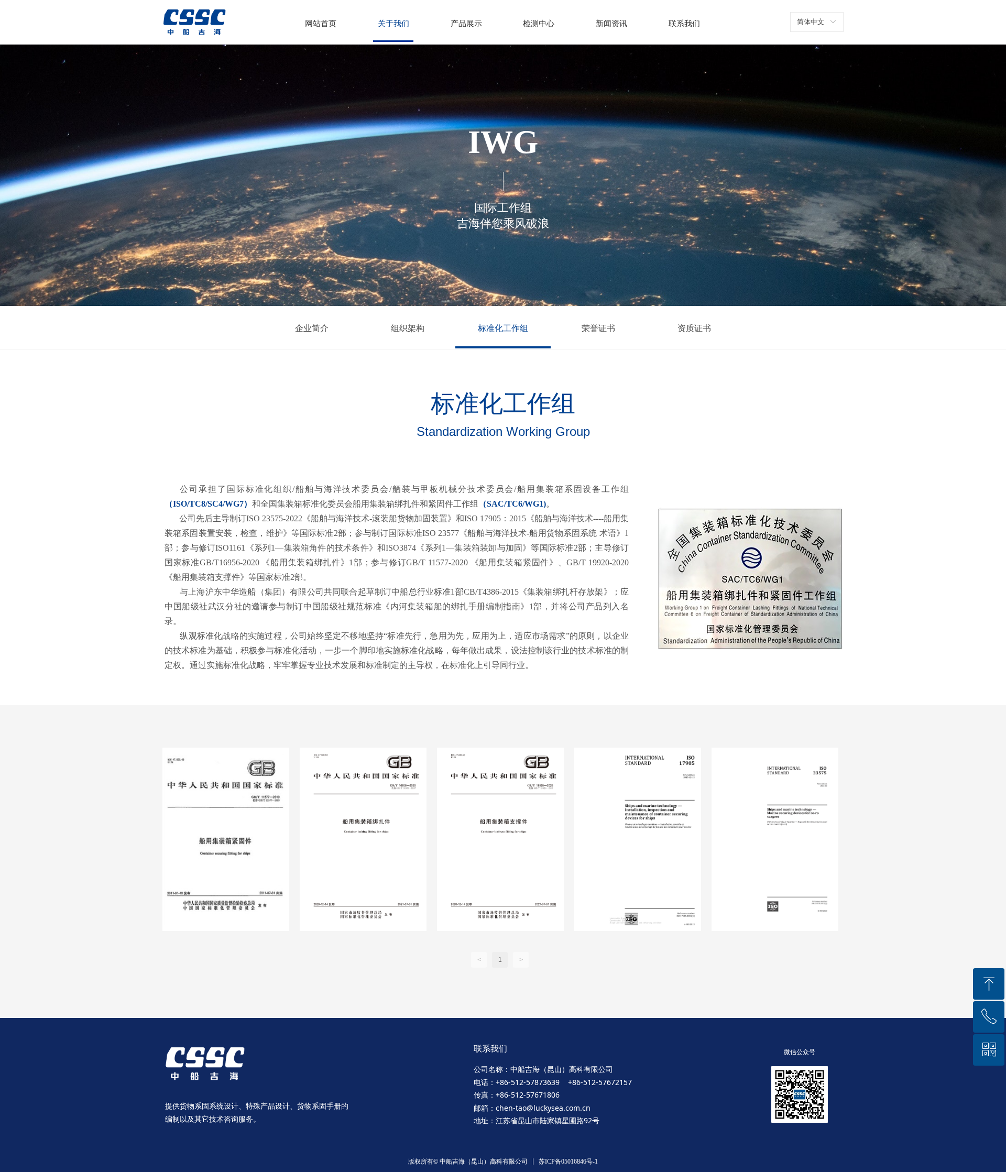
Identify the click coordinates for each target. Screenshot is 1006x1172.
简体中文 (810, 22)
